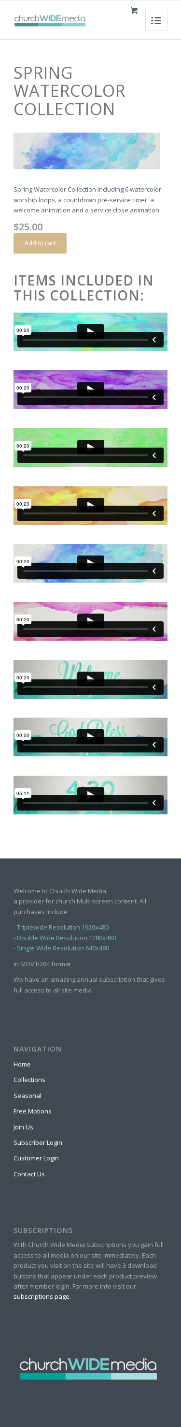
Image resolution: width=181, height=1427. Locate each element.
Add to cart (40, 243)
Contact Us (29, 1174)
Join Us (23, 1127)
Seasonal (28, 1095)
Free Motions (33, 1111)
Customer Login (36, 1158)
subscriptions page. (42, 1296)
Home (22, 1064)
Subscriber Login (38, 1142)
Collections (29, 1079)
